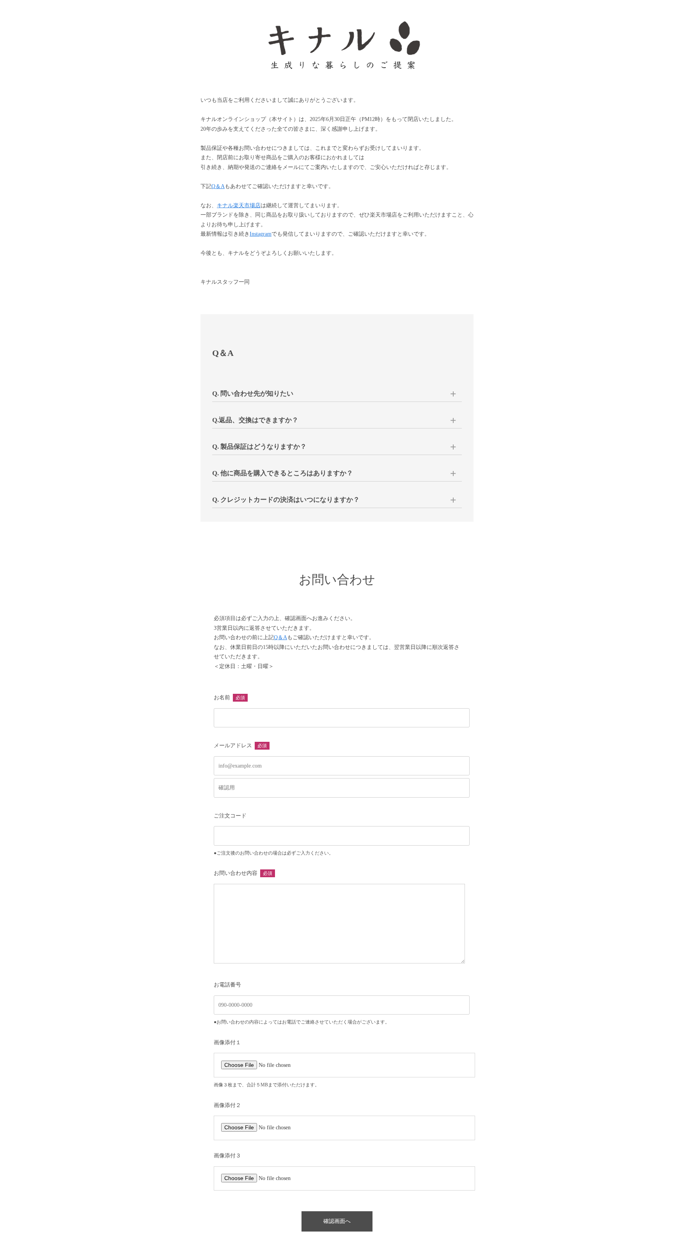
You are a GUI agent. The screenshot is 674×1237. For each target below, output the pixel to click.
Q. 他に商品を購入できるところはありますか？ (282, 473)
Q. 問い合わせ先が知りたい (252, 393)
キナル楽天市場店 (239, 205)
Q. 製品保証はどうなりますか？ (259, 446)
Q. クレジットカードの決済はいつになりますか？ (286, 499)
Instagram (260, 234)
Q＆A (218, 186)
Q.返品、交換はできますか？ (255, 420)
